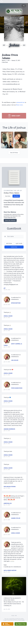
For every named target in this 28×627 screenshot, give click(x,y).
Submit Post (14, 247)
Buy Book (16, 196)
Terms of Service (18, 620)
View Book (7, 196)
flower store (19, 105)
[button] (14, 586)
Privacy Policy (10, 620)
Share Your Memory (10, 220)
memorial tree (21, 102)
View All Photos (14, 152)
